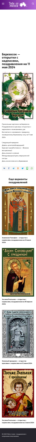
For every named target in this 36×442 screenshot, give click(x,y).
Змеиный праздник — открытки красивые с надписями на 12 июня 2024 (17, 362)
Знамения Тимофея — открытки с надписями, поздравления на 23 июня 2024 (16, 240)
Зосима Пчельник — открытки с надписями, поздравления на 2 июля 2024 (18, 421)
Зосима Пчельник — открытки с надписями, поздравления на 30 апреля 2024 (17, 301)
